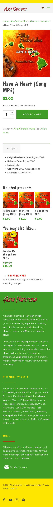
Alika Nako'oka (16, 485)
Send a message (19, 467)
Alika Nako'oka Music (40, 21)
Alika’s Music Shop (19, 21)
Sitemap (13, 488)
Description (11, 148)
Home (6, 21)
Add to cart (32, 114)
